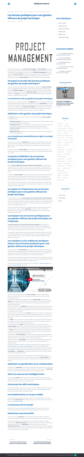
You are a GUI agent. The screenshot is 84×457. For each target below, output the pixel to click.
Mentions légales (62, 198)
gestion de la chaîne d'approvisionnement (64, 135)
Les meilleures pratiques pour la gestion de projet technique (42, 442)
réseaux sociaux (70, 165)
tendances (59, 175)
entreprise (59, 133)
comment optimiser (17, 265)
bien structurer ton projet (29, 408)
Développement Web (63, 26)
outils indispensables (61, 158)
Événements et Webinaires (64, 28)
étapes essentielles (60, 179)
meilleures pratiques (44, 263)
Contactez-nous (62, 195)
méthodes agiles (70, 149)
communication (67, 126)
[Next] (66, 110)
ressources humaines (61, 165)
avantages (67, 123)
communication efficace (61, 128)
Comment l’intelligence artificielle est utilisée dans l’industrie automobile (64, 103)
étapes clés (65, 177)
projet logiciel (59, 163)
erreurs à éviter (65, 133)
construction (70, 128)
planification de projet (61, 161)
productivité (69, 161)
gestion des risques (69, 137)
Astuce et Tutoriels (11, 21)
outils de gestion (67, 154)
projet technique (67, 163)
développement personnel (62, 130)
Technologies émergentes (64, 37)
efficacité (70, 130)
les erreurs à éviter (42, 389)
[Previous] (64, 110)
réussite (58, 168)
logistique (71, 140)
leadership (65, 140)
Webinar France (42, 3)
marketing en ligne (60, 147)
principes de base (19, 401)
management (59, 142)
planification (69, 158)
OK (75, 455)
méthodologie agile (60, 151)
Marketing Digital (62, 31)
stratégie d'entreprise (66, 168)
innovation (59, 140)
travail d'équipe (66, 175)
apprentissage (59, 123)
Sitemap (60, 200)
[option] (65, 97)
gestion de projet (60, 137)
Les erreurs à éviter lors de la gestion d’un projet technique (18, 442)
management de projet (68, 142)
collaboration (59, 126)
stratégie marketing (60, 170)
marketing (59, 144)
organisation (59, 154)
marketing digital (66, 144)
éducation (59, 177)
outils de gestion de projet (62, 156)
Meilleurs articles (62, 34)
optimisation (69, 151)
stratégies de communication (62, 172)
